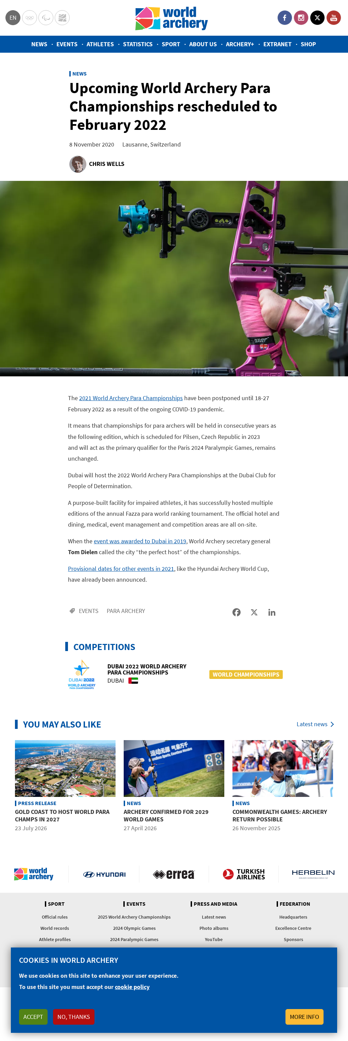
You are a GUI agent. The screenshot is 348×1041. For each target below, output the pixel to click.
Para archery (126, 611)
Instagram (301, 17)
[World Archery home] (36, 874)
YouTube (333, 17)
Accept (33, 1017)
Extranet (277, 44)
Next (342, 787)
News (39, 44)
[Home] (172, 18)
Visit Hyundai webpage (104, 874)
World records (54, 928)
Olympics (29, 17)
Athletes (100, 44)
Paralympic (45, 17)
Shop (308, 44)
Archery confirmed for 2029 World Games (166, 815)
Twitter (317, 17)
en (13, 17)
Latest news (312, 724)
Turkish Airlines (244, 874)
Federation (295, 904)
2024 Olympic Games (134, 928)
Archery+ (240, 44)
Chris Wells (106, 164)
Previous (5, 787)
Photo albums (213, 928)
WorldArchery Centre (62, 17)
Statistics (138, 44)
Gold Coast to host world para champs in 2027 (62, 815)
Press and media (215, 904)
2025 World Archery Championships (134, 917)
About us (203, 44)
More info (304, 1017)
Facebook (284, 17)
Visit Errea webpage (174, 874)
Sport (171, 44)
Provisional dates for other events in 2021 (121, 569)
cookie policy (132, 987)
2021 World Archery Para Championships (131, 398)
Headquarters (293, 917)
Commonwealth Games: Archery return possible (279, 815)
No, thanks (73, 1017)
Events (66, 44)
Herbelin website (313, 874)
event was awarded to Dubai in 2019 (140, 541)
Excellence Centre (293, 928)
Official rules (55, 917)
